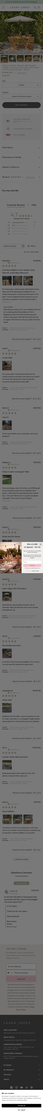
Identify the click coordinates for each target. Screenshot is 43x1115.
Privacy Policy (37, 568)
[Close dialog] (40, 544)
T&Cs (32, 568)
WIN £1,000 (32, 565)
